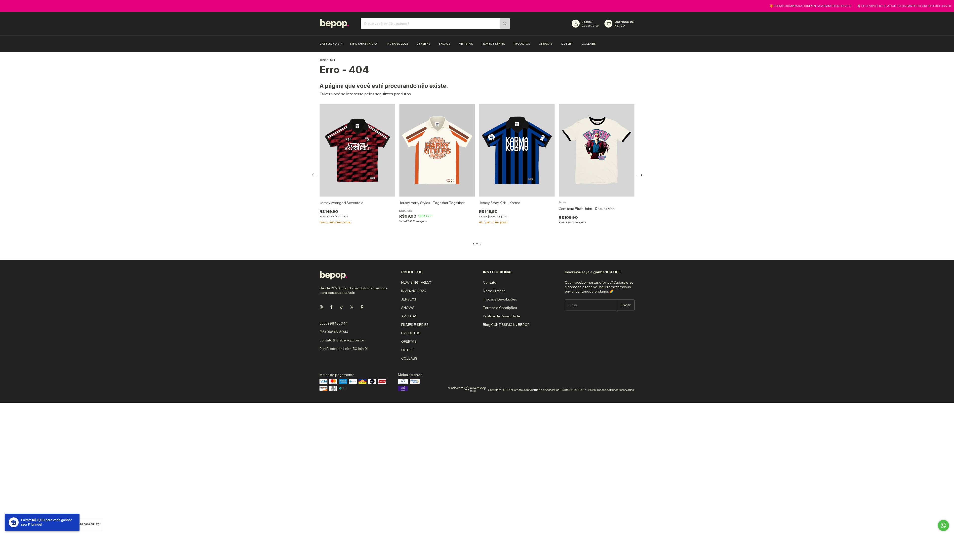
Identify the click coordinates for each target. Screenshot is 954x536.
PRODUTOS (522, 43)
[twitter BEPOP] (352, 307)
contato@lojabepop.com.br (341, 340)
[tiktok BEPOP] (341, 307)
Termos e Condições (500, 307)
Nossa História (494, 291)
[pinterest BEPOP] (362, 307)
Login (586, 22)
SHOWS (444, 43)
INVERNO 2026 (397, 43)
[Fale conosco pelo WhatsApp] (943, 525)
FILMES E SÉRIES (493, 43)
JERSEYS (423, 43)
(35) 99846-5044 (333, 332)
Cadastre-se (590, 25)
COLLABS (589, 43)
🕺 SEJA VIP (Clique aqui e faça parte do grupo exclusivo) (887, 6)
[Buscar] (505, 23)
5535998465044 (333, 323)
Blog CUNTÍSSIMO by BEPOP (506, 324)
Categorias (329, 43)
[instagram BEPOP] (321, 307)
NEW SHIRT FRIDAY (364, 43)
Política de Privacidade (501, 316)
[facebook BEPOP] (331, 307)
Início (322, 60)
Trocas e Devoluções (500, 299)
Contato (489, 282)
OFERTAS (545, 43)
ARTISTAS (466, 43)
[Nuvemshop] (467, 391)
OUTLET (567, 43)
